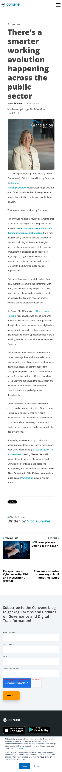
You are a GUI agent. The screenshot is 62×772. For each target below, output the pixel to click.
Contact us (27, 478)
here (22, 748)
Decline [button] (37, 766)
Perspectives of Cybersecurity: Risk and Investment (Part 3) (16, 576)
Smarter (15, 183)
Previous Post (11, 538)
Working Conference (18, 187)
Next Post (52, 538)
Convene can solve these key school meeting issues (46, 574)
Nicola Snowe (16, 103)
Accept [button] (24, 766)
